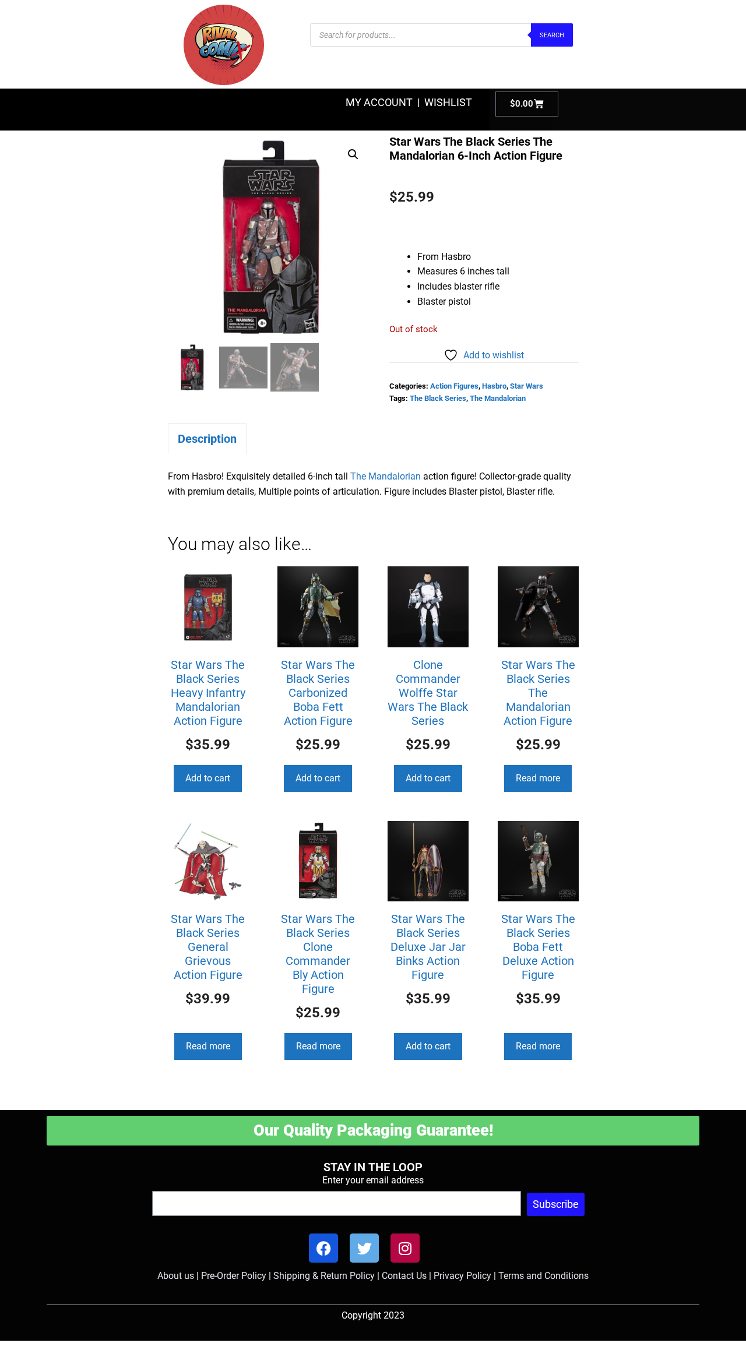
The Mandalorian (498, 398)
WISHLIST (448, 102)
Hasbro (494, 386)
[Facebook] (323, 1248)
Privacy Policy (462, 1275)
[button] (353, 154)
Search (552, 35)
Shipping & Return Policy (324, 1275)
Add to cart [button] (207, 778)
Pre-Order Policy (233, 1275)
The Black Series (438, 398)
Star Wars (526, 386)
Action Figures (454, 386)
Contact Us (404, 1275)
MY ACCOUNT (379, 102)
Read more (538, 778)
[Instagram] (405, 1248)
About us (175, 1275)
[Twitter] (364, 1248)
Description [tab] (207, 439)
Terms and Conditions (543, 1275)
